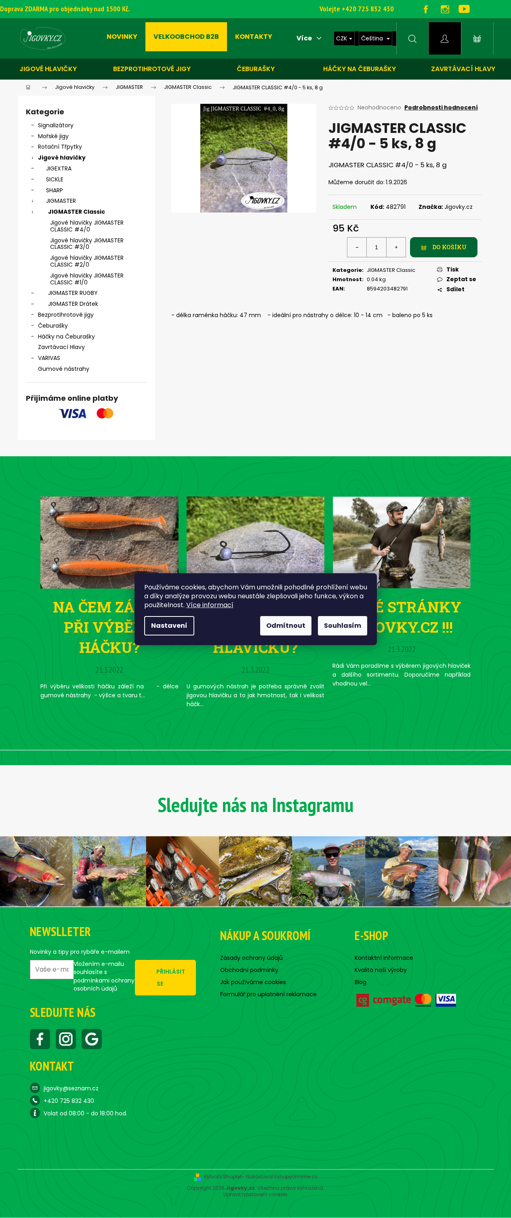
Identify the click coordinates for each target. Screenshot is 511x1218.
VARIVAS (49, 358)
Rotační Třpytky (60, 147)
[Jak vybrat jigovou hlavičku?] (256, 542)
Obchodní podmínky (249, 970)
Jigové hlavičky (48, 69)
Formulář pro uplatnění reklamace (268, 994)
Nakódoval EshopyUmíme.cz (281, 1177)
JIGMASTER (61, 201)
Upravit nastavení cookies (255, 1194)
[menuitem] (122, 36)
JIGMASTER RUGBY (73, 293)
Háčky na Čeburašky (66, 336)
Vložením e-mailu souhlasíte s (104, 976)
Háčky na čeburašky (359, 69)
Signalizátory (56, 125)
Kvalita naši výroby (381, 970)
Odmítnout (285, 625)
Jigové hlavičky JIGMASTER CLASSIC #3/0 (87, 243)
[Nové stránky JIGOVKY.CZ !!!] (401, 542)
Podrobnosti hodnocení (441, 107)
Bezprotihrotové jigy (152, 69)
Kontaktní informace (384, 958)
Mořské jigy (53, 136)
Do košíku (449, 247)
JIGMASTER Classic (76, 212)
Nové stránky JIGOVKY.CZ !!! (401, 617)
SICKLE (54, 179)
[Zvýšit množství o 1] (396, 247)
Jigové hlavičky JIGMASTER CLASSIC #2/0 (87, 261)
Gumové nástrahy (63, 369)
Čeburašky (256, 69)
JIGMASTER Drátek (73, 304)
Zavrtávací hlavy (463, 69)
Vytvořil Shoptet (223, 1177)
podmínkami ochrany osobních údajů (104, 984)
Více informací (209, 605)
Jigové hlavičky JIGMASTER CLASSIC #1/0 (87, 278)
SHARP (54, 190)
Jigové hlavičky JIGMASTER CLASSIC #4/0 (87, 226)
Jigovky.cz (458, 207)
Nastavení (169, 625)
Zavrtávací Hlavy (61, 347)
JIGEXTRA (58, 168)
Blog (360, 982)
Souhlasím (342, 625)
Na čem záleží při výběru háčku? (109, 627)
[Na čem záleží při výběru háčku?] (109, 542)
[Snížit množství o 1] (357, 247)
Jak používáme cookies (253, 982)
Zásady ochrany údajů (251, 958)
